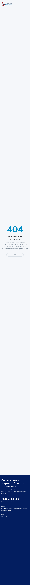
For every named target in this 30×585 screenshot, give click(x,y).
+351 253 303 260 (10, 499)
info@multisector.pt (6, 516)
